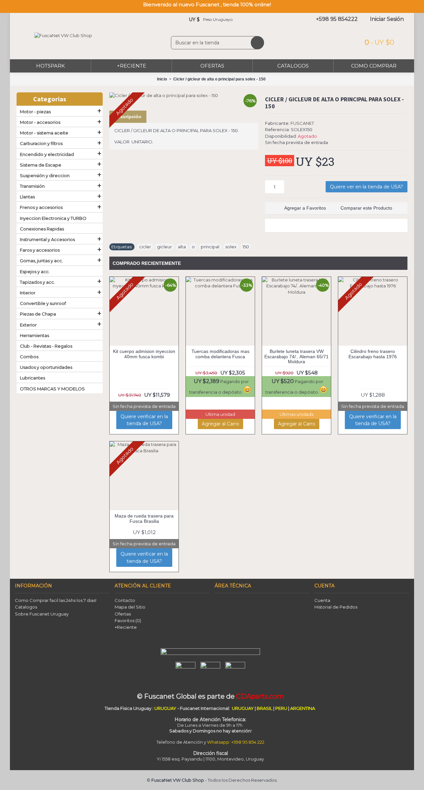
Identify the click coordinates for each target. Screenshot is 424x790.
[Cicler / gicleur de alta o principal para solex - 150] (183, 95)
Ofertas (123, 614)
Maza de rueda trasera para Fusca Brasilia (144, 518)
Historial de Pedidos (335, 607)
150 (245, 246)
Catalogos (26, 607)
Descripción (127, 116)
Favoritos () (128, 620)
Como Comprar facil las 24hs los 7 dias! (55, 600)
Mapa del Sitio (130, 607)
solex (231, 246)
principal (210, 246)
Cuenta (322, 600)
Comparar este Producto (366, 208)
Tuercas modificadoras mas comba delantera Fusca (220, 354)
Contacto (125, 600)
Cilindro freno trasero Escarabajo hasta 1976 (372, 354)
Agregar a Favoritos (305, 208)
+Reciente (126, 627)
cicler (145, 246)
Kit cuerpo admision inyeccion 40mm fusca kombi (144, 354)
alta (182, 246)
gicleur (164, 246)
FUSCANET (302, 123)
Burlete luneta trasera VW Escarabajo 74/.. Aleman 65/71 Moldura (296, 356)
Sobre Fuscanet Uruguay (42, 614)
